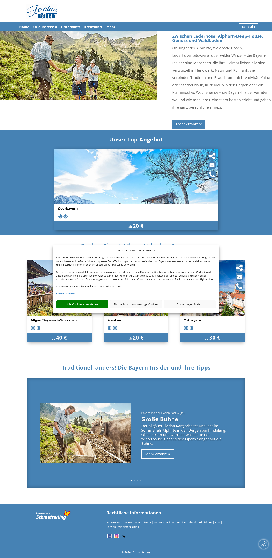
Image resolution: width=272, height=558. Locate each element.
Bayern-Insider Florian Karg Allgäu (163, 413)
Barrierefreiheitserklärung (122, 527)
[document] (136, 368)
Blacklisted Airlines (200, 522)
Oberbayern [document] (68, 209)
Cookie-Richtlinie (65, 293)
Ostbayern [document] (192, 320)
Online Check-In (164, 522)
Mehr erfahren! (189, 124)
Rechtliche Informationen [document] (133, 512)
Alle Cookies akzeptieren (82, 304)
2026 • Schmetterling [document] (137, 552)
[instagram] (116, 537)
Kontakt (248, 26)
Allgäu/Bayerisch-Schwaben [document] (54, 320)
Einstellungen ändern (189, 304)
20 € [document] (138, 225)
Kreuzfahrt (93, 27)
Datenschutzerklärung (137, 522)
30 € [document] (214, 337)
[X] (123, 537)
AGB (217, 522)
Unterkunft (70, 27)
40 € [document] (61, 337)
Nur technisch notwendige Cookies (136, 304)
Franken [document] (114, 320)
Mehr (110, 27)
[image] (136, 203)
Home (24, 27)
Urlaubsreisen (45, 27)
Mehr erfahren (157, 453)
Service (181, 522)
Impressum (113, 522)
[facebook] (109, 537)
